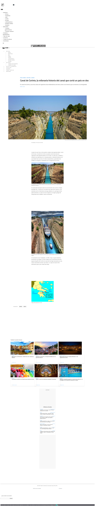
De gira (61, 355)
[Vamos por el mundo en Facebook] (3, 48)
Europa (7, 20)
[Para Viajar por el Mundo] (38, 45)
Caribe (6, 18)
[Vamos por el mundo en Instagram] (4, 48)
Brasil (41, 430)
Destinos (5, 12)
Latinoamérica (8, 22)
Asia (6, 17)
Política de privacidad (37, 488)
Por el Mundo (23, 77)
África (6, 14)
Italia (64, 355)
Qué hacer (5, 26)
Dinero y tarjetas (42, 423)
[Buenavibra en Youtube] (7, 48)
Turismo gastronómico (8, 29)
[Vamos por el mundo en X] (6, 48)
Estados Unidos (9, 23)
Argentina (7, 15)
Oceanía (7, 25)
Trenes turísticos (7, 39)
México (41, 412)
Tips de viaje (6, 36)
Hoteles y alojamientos (6, 33)
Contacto (60, 488)
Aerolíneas (6, 40)
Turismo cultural (9, 31)
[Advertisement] (44, 91)
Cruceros (5, 37)
